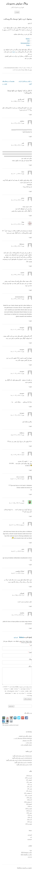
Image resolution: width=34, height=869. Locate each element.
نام (30, 645)
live (6, 67)
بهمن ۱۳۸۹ (29, 797)
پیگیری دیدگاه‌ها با (26, 854)
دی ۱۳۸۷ (30, 806)
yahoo (16, 67)
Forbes (28, 45)
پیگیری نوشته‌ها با (26, 852)
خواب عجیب (29, 742)
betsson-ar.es (29, 755)
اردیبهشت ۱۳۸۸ (28, 802)
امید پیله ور (21, 99)
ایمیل (30, 652)
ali (23, 523)
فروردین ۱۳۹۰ (28, 795)
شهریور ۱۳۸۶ (28, 824)
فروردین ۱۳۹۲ (28, 777)
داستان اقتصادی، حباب (26, 745)
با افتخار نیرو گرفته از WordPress (24, 868)
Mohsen (21, 637)
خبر (24, 67)
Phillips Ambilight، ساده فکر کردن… (22, 738)
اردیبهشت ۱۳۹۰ (28, 793)
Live (13, 52)
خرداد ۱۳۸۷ (29, 810)
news (13, 67)
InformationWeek (25, 43)
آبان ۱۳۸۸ (29, 799)
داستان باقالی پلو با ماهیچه (25, 736)
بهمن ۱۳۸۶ (29, 813)
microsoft (9, 67)
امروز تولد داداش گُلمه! (18, 755)
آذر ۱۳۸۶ (30, 817)
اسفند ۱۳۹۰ (29, 780)
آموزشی (30, 835)
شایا (23, 222)
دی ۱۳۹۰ (30, 784)
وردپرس (30, 856)
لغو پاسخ (16, 637)
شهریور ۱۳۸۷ (28, 808)
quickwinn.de (28, 758)
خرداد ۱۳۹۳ (29, 775)
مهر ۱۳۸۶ (29, 821)
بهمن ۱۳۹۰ (29, 782)
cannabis (29, 762)
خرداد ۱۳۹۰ (29, 791)
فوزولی (22, 593)
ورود (31, 850)
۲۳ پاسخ (30, 23)
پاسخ (30, 114)
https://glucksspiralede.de (25, 760)
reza (23, 452)
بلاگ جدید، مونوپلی (27, 740)
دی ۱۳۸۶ (30, 815)
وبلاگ (30, 659)
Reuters (28, 38)
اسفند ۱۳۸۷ (29, 804)
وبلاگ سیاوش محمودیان (17, 3)
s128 (30, 764)
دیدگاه (30, 666)
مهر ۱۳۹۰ (29, 788)
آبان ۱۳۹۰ (29, 786)
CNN (28, 41)
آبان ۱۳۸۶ (29, 819)
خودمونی (29, 839)
